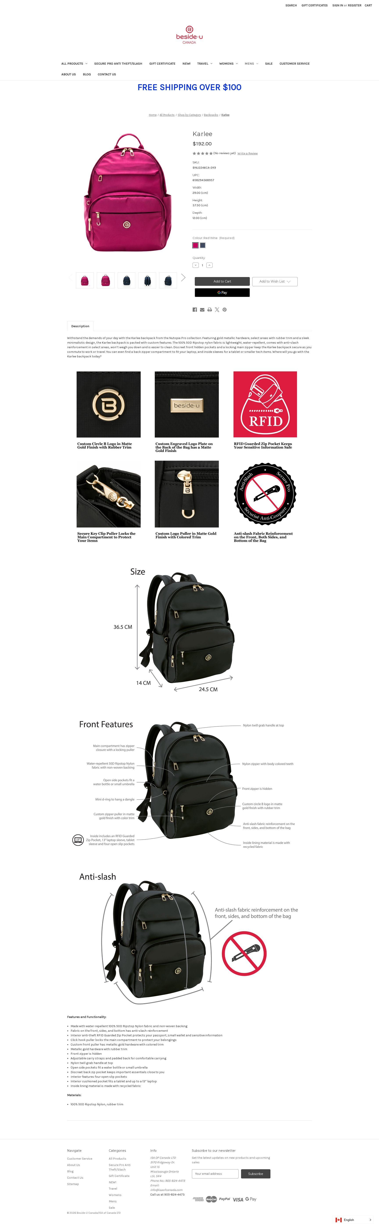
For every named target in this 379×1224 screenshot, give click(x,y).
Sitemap (73, 1184)
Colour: (213, 238)
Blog (87, 74)
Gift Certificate (162, 63)
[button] (353, 1220)
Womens (226, 63)
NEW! (186, 63)
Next (183, 277)
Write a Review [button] (248, 153)
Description (80, 326)
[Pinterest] (224, 310)
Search (291, 5)
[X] (217, 310)
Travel (202, 63)
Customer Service (295, 63)
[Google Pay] (222, 292)
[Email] (202, 310)
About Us (68, 74)
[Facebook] (195, 310)
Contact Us (107, 74)
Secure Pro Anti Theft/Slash (118, 63)
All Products (72, 63)
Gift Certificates (315, 5)
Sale (269, 63)
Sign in (338, 5)
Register (354, 5)
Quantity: (199, 258)
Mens (249, 63)
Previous (70, 277)
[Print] (209, 310)
